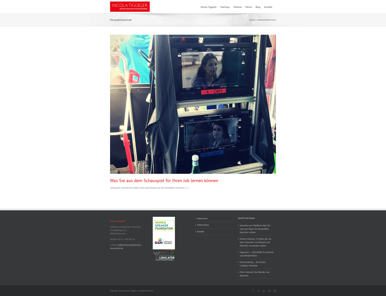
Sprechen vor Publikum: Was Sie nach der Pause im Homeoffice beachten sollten (255, 229)
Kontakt (200, 231)
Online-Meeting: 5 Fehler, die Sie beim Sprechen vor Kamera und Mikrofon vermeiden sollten (255, 242)
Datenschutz (203, 224)
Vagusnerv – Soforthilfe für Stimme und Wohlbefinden (256, 254)
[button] (6, 289)
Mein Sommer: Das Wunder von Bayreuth (255, 274)
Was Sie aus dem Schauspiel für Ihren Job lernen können (164, 180)
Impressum (202, 218)
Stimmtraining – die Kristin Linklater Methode (253, 264)
